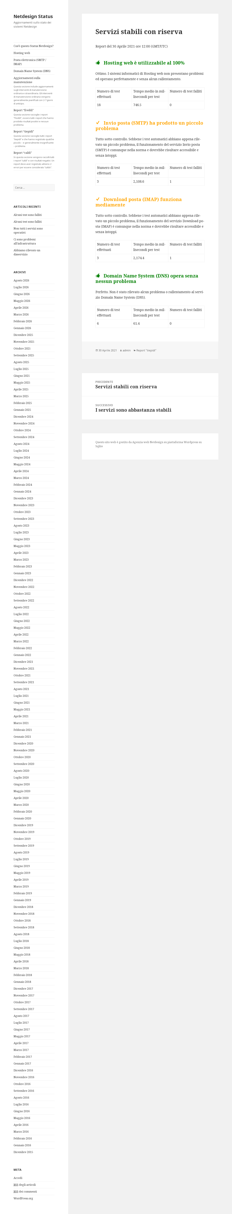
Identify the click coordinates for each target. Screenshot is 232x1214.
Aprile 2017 (21, 1043)
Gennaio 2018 (22, 982)
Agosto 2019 (21, 852)
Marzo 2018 (21, 968)
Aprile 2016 (21, 1125)
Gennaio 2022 (22, 655)
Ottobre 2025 (22, 348)
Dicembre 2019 (23, 825)
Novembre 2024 (24, 423)
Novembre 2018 (24, 914)
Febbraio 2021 (23, 730)
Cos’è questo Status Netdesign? (33, 46)
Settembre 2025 (24, 355)
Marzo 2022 (21, 641)
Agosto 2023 (21, 525)
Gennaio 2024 (22, 491)
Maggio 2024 (22, 464)
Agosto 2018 (21, 934)
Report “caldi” (34, 160)
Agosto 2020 (21, 771)
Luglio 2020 (21, 777)
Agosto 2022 (21, 607)
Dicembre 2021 (23, 662)
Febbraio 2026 (23, 321)
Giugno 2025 (22, 376)
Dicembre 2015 (23, 1152)
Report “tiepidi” (34, 139)
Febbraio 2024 (23, 485)
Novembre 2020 (24, 750)
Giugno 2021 (22, 702)
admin (127, 350)
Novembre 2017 (24, 995)
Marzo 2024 (21, 478)
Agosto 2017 (21, 1016)
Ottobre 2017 (22, 1002)
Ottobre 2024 (22, 430)
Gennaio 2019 (22, 900)
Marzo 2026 (21, 314)
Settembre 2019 (24, 845)
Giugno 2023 (22, 539)
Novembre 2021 (24, 668)
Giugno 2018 (22, 948)
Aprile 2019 (21, 880)
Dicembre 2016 (23, 1070)
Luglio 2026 (21, 287)
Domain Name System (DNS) (32, 71)
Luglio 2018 (21, 941)
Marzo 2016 (21, 1131)
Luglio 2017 (21, 1023)
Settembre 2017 (24, 1009)
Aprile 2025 (21, 389)
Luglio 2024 (21, 451)
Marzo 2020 (21, 805)
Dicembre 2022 (23, 580)
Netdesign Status (33, 16)
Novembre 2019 (24, 832)
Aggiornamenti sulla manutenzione (33, 90)
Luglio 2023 (21, 532)
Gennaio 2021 (22, 737)
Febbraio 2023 (23, 566)
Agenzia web (140, 442)
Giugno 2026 (22, 294)
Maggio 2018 (22, 954)
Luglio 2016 (21, 1104)
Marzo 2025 (21, 396)
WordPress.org (23, 1198)
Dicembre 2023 (23, 498)
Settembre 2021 (24, 682)
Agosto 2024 (21, 444)
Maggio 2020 (22, 791)
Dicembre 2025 (23, 335)
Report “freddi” (34, 117)
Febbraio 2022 (23, 648)
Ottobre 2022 (22, 594)
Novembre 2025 (24, 342)
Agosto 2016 (21, 1097)
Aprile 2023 (21, 553)
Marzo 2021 (21, 723)
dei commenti (25, 1191)
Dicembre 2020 (23, 743)
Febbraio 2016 (23, 1138)
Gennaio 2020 (22, 818)
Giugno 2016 (22, 1111)
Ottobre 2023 (22, 512)
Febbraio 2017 (23, 1057)
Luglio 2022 (21, 614)
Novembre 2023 (24, 505)
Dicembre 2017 (23, 988)
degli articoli (25, 1185)
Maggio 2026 (22, 301)
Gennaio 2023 (22, 573)
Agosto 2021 (21, 689)
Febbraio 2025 (23, 403)
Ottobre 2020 (22, 757)
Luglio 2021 (21, 696)
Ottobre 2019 (22, 839)
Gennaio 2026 (22, 328)
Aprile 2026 (21, 308)
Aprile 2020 (21, 798)
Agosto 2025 (21, 362)
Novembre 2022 (24, 587)
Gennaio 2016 (22, 1145)
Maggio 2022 (22, 628)
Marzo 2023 (21, 559)
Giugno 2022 (22, 621)
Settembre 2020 (24, 764)
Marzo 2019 (21, 886)
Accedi (18, 1178)
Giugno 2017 (22, 1029)
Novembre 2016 (24, 1077)
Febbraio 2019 (23, 893)
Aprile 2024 (21, 471)
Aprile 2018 (21, 961)
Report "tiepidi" (146, 350)
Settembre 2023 (24, 519)
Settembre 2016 (24, 1091)
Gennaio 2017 (22, 1063)
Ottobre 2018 (22, 920)
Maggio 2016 (22, 1118)
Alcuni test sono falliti (28, 215)
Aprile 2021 (21, 716)
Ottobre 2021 (22, 675)
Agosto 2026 (21, 280)
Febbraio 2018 (23, 975)
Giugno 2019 (22, 866)
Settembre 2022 (24, 600)
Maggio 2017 (22, 1036)
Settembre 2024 (24, 437)
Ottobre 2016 (22, 1084)
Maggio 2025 (22, 382)
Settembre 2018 (24, 927)
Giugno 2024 (22, 457)
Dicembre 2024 (23, 416)
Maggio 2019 (22, 873)
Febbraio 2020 (23, 811)
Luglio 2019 (21, 859)
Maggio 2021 (22, 709)
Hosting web (22, 53)
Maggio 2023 (22, 546)
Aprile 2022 (21, 634)
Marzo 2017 (21, 1050)
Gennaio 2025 (22, 410)
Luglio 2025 (21, 369)
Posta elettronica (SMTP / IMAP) (30, 62)
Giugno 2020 (22, 784)
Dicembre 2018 (23, 907)
